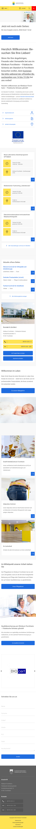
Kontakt (23, 8)
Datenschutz (18, 820)
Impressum (18, 824)
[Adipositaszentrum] (18, 498)
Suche (29, 8)
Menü (6, 8)
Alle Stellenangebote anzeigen (19, 296)
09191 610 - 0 (10, 801)
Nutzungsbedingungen (18, 822)
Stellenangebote (9, 118)
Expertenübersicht (9, 112)
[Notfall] (34, 8)
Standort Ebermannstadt (27, 96)
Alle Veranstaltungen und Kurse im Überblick (19, 245)
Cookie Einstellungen (18, 826)
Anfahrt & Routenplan (10, 124)
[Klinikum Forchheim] (18, 3)
